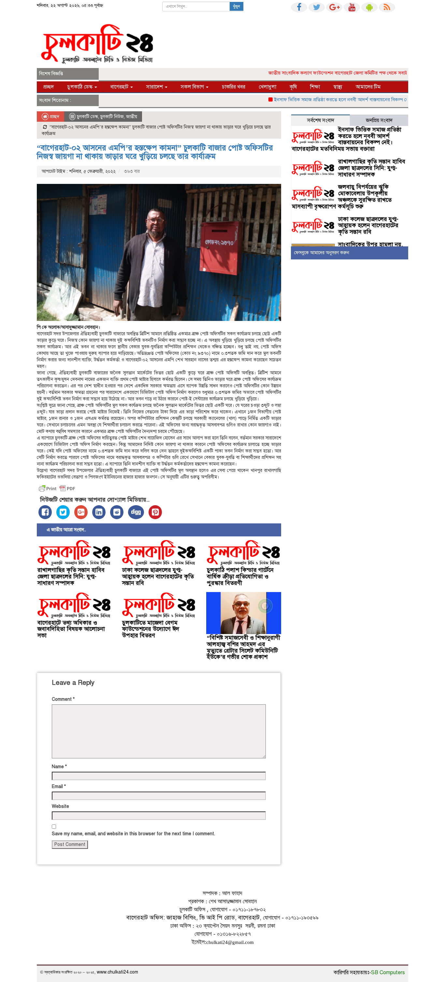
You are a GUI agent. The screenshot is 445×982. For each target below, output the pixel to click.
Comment (63, 699)
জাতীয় (131, 116)
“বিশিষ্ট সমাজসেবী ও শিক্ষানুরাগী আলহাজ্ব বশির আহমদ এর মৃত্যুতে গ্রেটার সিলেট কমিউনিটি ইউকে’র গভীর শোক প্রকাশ (243, 647)
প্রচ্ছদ (48, 87)
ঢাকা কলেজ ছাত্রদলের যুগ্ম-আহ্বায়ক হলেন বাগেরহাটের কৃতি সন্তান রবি (158, 576)
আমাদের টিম (368, 87)
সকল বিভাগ (193, 87)
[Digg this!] (136, 512)
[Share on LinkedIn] (99, 512)
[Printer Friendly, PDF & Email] (57, 488)
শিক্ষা (315, 87)
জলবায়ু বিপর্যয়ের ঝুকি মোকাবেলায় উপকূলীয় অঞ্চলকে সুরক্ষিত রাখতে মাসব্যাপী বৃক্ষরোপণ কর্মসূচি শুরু (342, 196)
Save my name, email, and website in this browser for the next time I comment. (133, 834)
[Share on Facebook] (45, 512)
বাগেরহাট (120, 87)
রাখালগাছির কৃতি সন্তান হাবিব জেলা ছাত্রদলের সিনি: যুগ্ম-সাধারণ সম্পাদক (71, 576)
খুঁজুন (236, 6)
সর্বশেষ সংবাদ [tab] (320, 120)
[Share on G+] (81, 512)
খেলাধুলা (267, 87)
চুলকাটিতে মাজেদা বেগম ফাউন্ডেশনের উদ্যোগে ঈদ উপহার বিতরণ (150, 629)
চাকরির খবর (233, 87)
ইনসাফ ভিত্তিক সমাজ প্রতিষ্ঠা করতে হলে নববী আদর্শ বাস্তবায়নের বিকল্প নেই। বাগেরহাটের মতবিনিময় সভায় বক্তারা (346, 139)
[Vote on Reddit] (116, 512)
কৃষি (293, 87)
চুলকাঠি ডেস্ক (80, 87)
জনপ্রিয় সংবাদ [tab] (379, 120)
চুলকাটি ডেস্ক (87, 116)
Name (59, 766)
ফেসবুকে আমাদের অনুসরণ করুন (321, 253)
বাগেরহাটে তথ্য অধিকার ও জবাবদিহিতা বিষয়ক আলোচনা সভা (71, 629)
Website (60, 806)
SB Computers (388, 972)
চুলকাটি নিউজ (112, 116)
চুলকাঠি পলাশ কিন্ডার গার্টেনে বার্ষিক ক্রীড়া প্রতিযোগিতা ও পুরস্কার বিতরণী (240, 576)
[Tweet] (63, 512)
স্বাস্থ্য (337, 87)
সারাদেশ (155, 87)
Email (59, 786)
